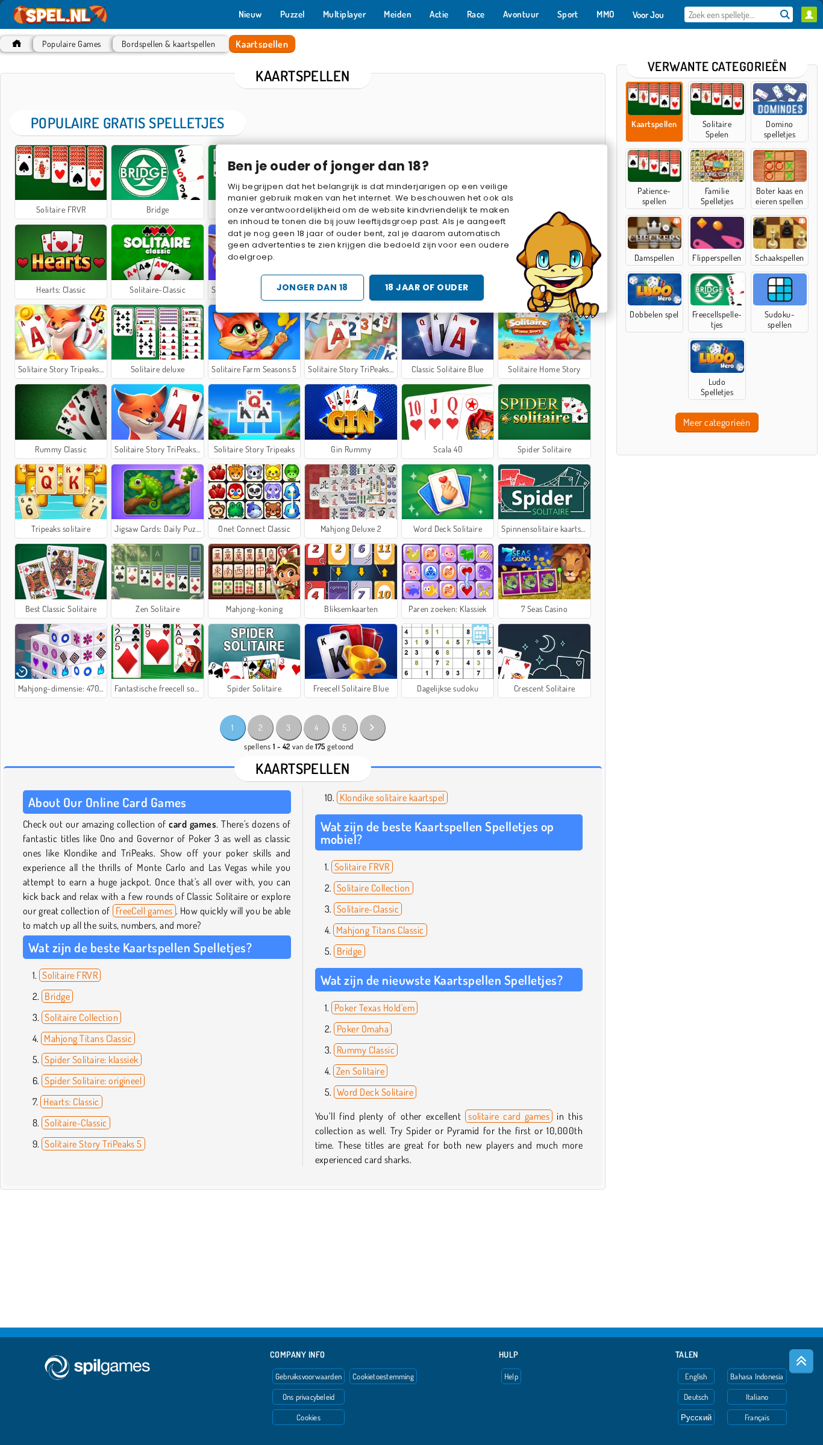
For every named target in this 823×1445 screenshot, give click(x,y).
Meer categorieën (717, 422)
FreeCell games (144, 911)
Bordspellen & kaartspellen (168, 44)
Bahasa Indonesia (757, 1376)
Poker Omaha (363, 1029)
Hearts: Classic (71, 1102)
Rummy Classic (366, 1050)
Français (757, 1417)
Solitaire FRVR (70, 975)
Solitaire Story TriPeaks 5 (93, 1144)
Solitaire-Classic (76, 1123)
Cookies (308, 1417)
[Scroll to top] (801, 1361)
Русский (696, 1417)
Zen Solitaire (360, 1071)
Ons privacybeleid (309, 1397)
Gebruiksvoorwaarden (308, 1376)
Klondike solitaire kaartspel (392, 797)
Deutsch (696, 1397)
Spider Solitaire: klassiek (91, 1059)
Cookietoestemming (383, 1376)
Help (511, 1376)
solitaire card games (508, 1116)
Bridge (57, 996)
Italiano (757, 1397)
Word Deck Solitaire (375, 1092)
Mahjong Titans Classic (88, 1038)
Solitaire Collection (81, 1017)
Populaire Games (71, 44)
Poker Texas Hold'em (374, 1008)
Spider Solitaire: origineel (93, 1081)
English (696, 1376)
